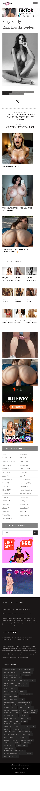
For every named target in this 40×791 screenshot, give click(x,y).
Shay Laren (22, 745)
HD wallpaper (24, 479)
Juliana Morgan (10, 715)
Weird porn (23, 515)
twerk (18, 713)
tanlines (25, 675)
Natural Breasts (24, 490)
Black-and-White (19, 92)
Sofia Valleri (22, 737)
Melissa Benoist (10, 688)
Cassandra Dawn (10, 696)
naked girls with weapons (14, 751)
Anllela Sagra (9, 694)
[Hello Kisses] (15, 4)
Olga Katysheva (24, 702)
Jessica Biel (27, 734)
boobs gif (25, 705)
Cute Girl (22, 468)
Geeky (4, 476)
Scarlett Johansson (12, 724)
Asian (4, 454)
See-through (6, 504)
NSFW (4, 497)
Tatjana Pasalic (25, 694)
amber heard (9, 702)
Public (22, 501)
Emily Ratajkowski (16, 94)
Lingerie (22, 486)
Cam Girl (5, 465)
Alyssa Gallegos (10, 718)
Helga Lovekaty (21, 686)
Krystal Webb (21, 721)
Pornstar (4, 501)
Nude (21, 497)
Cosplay (4, 468)
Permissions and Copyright (20, 768)
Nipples (4, 493)
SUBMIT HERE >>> (23, 639)
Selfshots (22, 504)
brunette (7, 686)
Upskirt (4, 515)
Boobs (22, 461)
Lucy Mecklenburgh (12, 753)
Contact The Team (20, 772)
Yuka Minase (9, 748)
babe (17, 743)
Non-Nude (23, 493)
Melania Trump (24, 732)
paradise (26, 743)
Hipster (4, 483)
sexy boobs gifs (10, 680)
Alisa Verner (9, 683)
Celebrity (30, 92)
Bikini (22, 458)
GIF (21, 476)
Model (4, 490)
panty (16, 705)
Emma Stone (8, 737)
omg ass (24, 715)
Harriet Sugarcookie (12, 677)
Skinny (4, 508)
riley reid (8, 721)
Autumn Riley (9, 732)
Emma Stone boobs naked (13, 699)
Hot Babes (23, 483)
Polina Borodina (10, 740)
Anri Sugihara (9, 669)
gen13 (6, 729)
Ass (21, 454)
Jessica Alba (9, 745)
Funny (22, 472)
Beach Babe (5, 458)
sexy (30, 707)
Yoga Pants (5, 518)
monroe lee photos (11, 734)
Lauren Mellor (26, 740)
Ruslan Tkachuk (25, 669)
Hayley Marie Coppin (20, 729)
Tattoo (4, 511)
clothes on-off (10, 672)
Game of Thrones (10, 756)
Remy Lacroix (29, 713)
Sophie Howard (10, 707)
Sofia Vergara (25, 672)
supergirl (8, 713)
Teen (21, 511)
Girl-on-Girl (6, 479)
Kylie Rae (27, 753)
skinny (7, 705)
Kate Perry (25, 718)
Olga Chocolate (28, 726)
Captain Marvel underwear (14, 691)
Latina (4, 486)
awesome (7, 743)
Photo (22, 707)
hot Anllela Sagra (27, 680)
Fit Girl (4, 472)
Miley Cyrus (22, 683)
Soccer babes (23, 508)
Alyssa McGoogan (11, 726)
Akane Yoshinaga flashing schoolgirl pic (20, 710)
